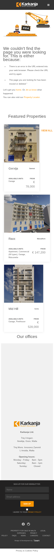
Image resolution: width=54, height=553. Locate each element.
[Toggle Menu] (48, 5)
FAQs (14, 535)
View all (47, 130)
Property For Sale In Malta (23, 531)
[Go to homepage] (27, 6)
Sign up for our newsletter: (27, 484)
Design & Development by (24, 540)
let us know (31, 90)
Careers (34, 535)
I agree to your (27, 512)
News (23, 535)
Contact (46, 535)
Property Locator (32, 97)
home (18, 90)
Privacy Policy (34, 512)
